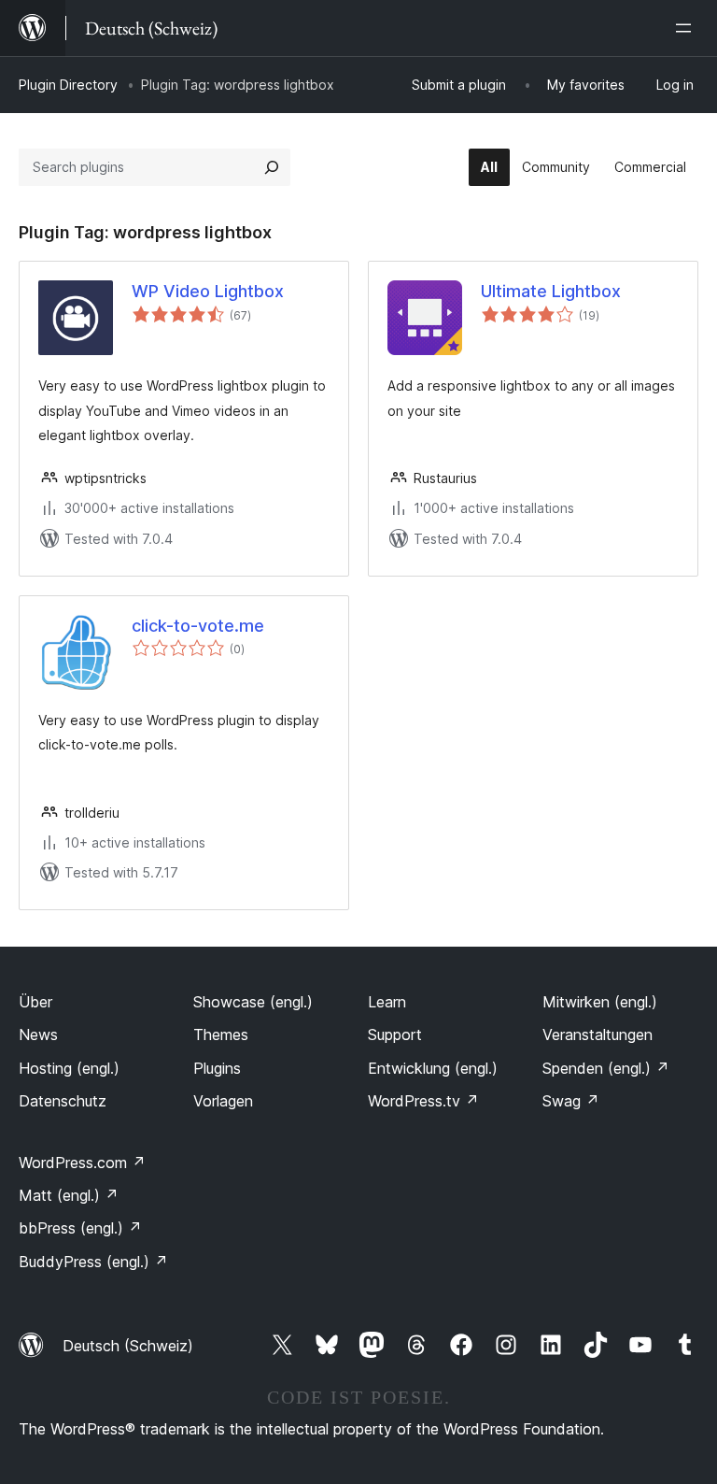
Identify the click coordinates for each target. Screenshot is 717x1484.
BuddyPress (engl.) (93, 1261)
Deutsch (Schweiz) (128, 1345)
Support (395, 1034)
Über (35, 1001)
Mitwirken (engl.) (599, 1001)
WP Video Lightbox (208, 291)
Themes (220, 1034)
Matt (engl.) (69, 1195)
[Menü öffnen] (687, 28)
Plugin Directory (68, 85)
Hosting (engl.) (69, 1068)
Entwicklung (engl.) (433, 1068)
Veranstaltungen (597, 1034)
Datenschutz (62, 1101)
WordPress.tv (423, 1101)
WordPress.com (82, 1162)
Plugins (217, 1068)
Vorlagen (223, 1101)
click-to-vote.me (198, 625)
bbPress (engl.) (80, 1228)
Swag (570, 1101)
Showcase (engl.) (253, 1001)
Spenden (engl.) (605, 1068)
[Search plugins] (271, 167)
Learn (387, 1001)
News (38, 1034)
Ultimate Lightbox (551, 291)
